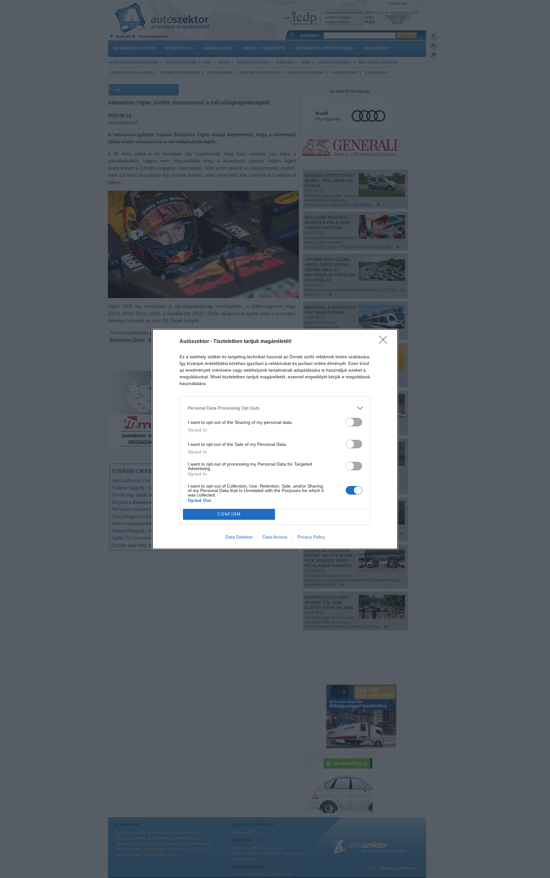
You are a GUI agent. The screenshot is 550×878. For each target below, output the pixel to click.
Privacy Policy (311, 536)
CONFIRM (229, 514)
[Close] (385, 342)
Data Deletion (239, 536)
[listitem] (275, 408)
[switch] (354, 422)
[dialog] (275, 439)
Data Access (275, 536)
